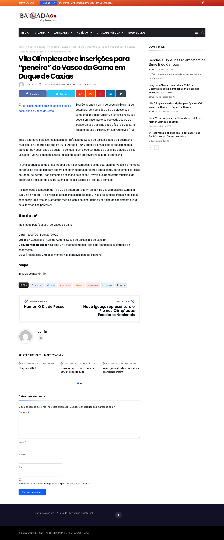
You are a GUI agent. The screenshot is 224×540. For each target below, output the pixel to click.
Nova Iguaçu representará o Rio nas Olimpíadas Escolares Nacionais (109, 309)
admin (30, 84)
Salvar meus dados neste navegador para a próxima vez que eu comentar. (54, 483)
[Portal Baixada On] (38, 11)
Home (21, 46)
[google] (80, 93)
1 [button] (78, 383)
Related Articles (30, 355)
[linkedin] (110, 93)
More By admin (53, 355)
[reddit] (90, 93)
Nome (22, 442)
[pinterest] (100, 93)
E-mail (22, 454)
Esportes (41, 51)
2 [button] (81, 383)
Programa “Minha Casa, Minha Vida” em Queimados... (85, 3)
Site (20, 467)
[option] (37, 366)
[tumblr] (121, 93)
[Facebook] (202, 3)
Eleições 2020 (27, 368)
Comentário (24, 412)
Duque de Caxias (36, 46)
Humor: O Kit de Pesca (44, 305)
